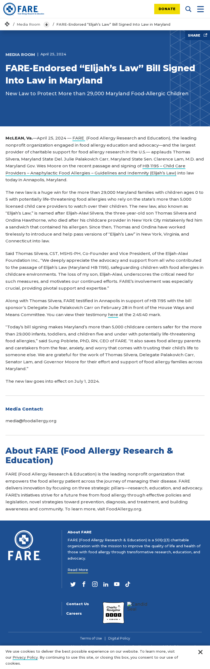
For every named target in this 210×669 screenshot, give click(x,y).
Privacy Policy (25, 657)
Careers (74, 613)
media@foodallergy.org (31, 420)
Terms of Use (91, 638)
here (113, 314)
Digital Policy (119, 638)
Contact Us (77, 604)
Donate (167, 9)
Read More (78, 569)
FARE (78, 138)
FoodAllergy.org (123, 509)
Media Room (28, 24)
